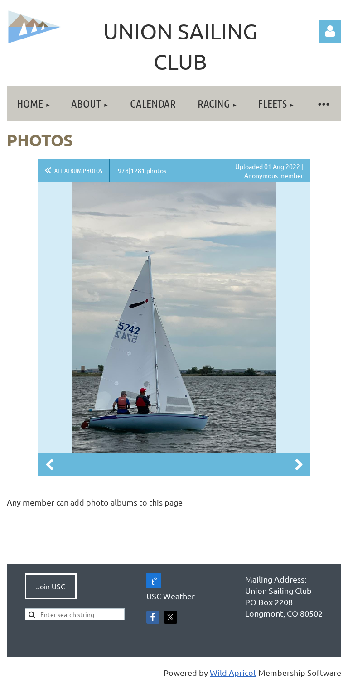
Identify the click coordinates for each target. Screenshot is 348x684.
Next (298, 464)
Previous (49, 464)
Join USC (50, 586)
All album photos (78, 170)
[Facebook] (153, 617)
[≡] (323, 103)
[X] (170, 617)
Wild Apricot (233, 672)
